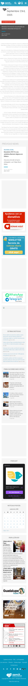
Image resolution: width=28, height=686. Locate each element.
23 (17, 524)
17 (20, 521)
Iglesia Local (9, 150)
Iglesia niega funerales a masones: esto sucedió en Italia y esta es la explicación (16, 403)
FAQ (14, 659)
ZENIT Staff (4, 35)
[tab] (8, 625)
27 (7, 527)
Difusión (10, 662)
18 (23, 521)
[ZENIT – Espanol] (8, 3)
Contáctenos (14, 665)
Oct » (8, 530)
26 (4, 527)
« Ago (4, 530)
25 (23, 524)
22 (14, 524)
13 (7, 521)
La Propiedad (20, 659)
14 (11, 521)
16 (17, 521)
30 (17, 527)
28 (11, 527)
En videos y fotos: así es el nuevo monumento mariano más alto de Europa (16, 395)
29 (14, 527)
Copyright (24, 662)
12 (4, 521)
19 (4, 524)
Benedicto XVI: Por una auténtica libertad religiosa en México (13, 154)
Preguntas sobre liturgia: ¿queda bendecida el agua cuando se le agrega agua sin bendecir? (16, 385)
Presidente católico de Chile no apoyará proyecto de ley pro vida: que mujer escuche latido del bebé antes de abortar (13, 359)
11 (23, 518)
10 (20, 518)
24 (20, 524)
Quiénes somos (8, 659)
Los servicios (3, 662)
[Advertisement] (14, 194)
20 (7, 524)
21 (11, 524)
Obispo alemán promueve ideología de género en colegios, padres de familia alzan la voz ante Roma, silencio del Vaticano (16, 413)
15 (14, 521)
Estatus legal (17, 662)
